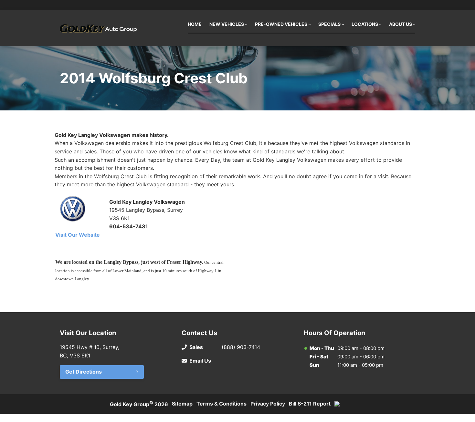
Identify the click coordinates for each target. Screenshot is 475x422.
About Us (400, 24)
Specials (329, 24)
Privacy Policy (267, 403)
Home (195, 24)
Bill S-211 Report (310, 403)
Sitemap (182, 403)
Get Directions (83, 371)
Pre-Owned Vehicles (281, 24)
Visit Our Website (77, 235)
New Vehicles (226, 24)
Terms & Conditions (221, 403)
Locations (365, 24)
